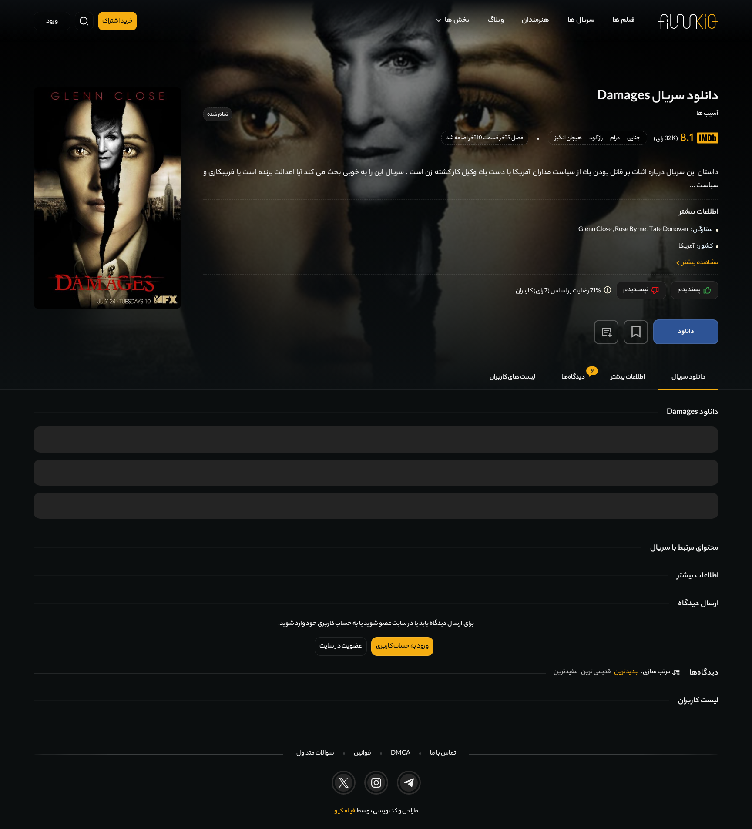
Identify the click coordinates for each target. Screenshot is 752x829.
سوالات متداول (315, 754)
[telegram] (409, 783)
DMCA (400, 754)
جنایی (633, 138)
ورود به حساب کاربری (402, 646)
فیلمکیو (345, 811)
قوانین (362, 754)
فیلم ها (623, 21)
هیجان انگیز (568, 138)
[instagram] (376, 783)
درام (615, 138)
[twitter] (344, 783)
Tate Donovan (668, 230)
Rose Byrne (630, 230)
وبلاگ (496, 21)
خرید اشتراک (117, 22)
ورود (52, 22)
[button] (606, 332)
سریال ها (580, 21)
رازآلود (596, 138)
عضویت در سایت (340, 646)
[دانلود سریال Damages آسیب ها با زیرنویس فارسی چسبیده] (107, 198)
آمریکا (686, 247)
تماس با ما (443, 754)
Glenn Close (595, 230)
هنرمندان (535, 21)
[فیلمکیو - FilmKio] (688, 21)
